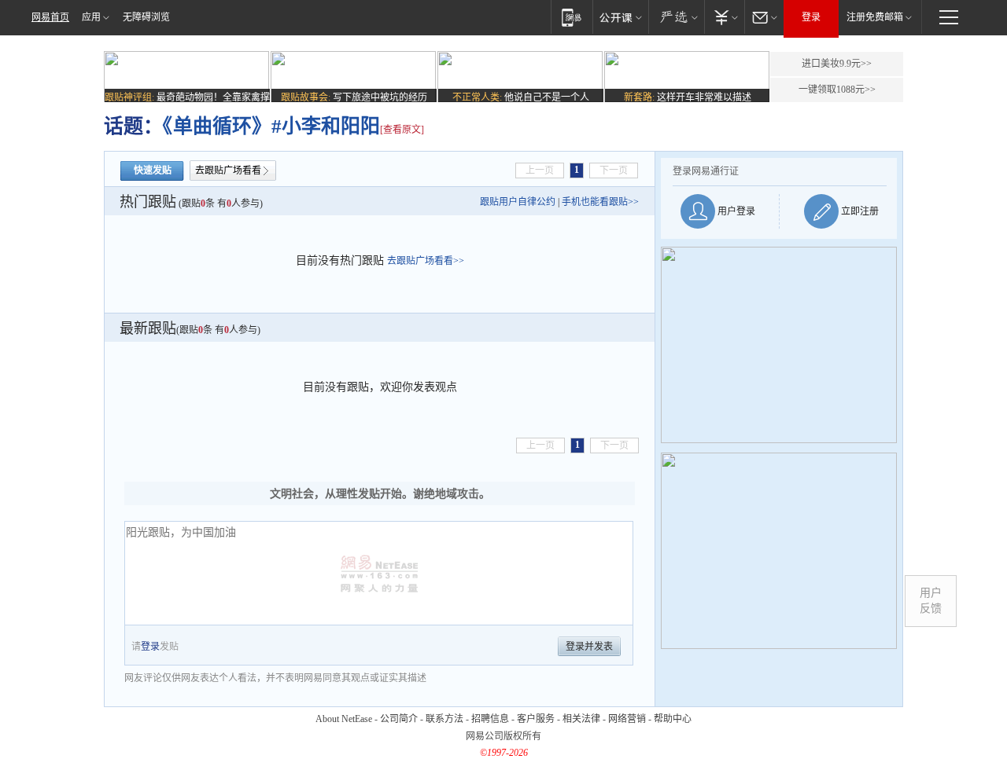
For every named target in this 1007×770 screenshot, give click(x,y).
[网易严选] (676, 17)
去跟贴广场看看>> (425, 260)
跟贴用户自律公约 (517, 201)
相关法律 (581, 718)
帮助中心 (673, 718)
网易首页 (50, 17)
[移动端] (571, 17)
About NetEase (343, 718)
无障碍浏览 (146, 17)
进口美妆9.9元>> (837, 63)
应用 (91, 17)
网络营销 (627, 718)
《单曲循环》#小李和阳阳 (271, 126)
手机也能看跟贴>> (600, 201)
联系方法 (444, 718)
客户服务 (536, 718)
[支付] (724, 17)
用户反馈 (931, 600)
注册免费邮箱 (875, 17)
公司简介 (399, 718)
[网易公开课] (620, 17)
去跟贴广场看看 (228, 170)
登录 (811, 17)
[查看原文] (402, 129)
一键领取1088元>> (837, 89)
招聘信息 (490, 718)
